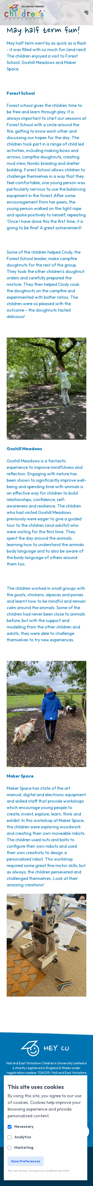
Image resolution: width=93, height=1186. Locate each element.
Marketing (23, 1147)
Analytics (22, 1136)
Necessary (23, 1126)
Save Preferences (25, 1161)
